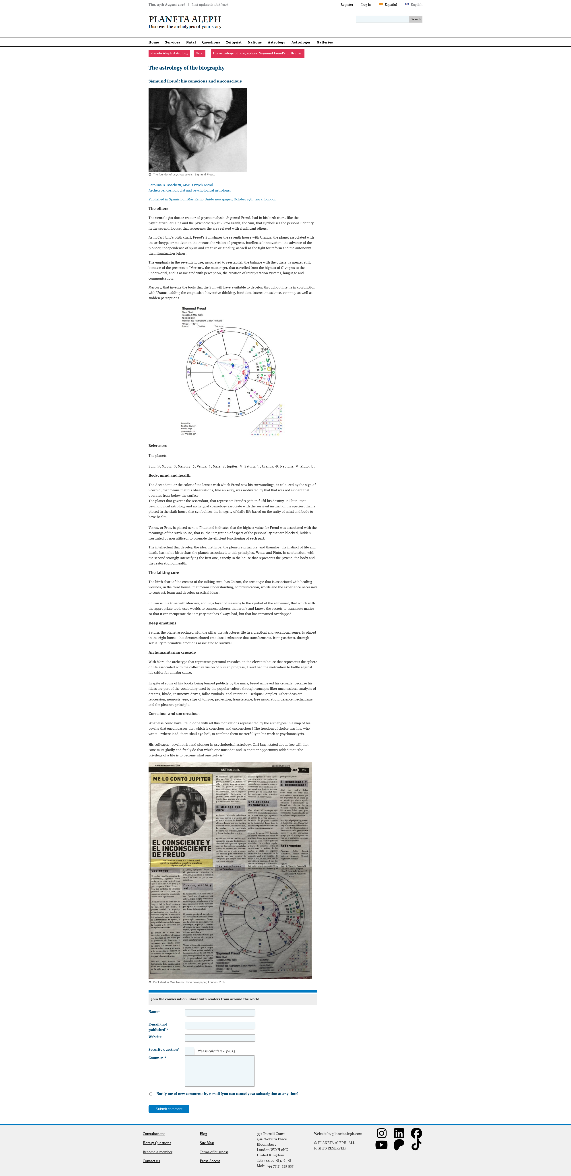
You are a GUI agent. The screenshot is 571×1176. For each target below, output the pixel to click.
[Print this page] (150, 77)
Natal (191, 42)
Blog (203, 1134)
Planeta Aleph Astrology (169, 53)
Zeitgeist (234, 42)
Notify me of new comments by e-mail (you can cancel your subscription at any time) (227, 1094)
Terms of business (214, 1152)
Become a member (157, 1152)
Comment (157, 1057)
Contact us (151, 1161)
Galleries (325, 42)
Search (416, 19)
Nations (255, 42)
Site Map (207, 1143)
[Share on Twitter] (157, 77)
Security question (164, 1049)
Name (154, 1011)
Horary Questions (157, 1143)
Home (154, 42)
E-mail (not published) (158, 1027)
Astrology (277, 42)
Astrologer (301, 42)
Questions (211, 42)
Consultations (154, 1134)
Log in (366, 5)
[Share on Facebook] (154, 77)
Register (347, 5)
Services (172, 42)
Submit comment (169, 1109)
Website (155, 1037)
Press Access (210, 1161)
